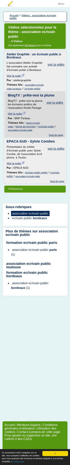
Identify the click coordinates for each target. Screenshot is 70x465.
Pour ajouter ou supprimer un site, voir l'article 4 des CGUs (30, 437)
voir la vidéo (56, 64)
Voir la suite (14, 75)
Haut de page (56, 135)
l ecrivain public (32, 88)
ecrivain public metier (36, 172)
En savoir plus (17, 462)
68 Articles (30, 45)
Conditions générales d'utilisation (31, 426)
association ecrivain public (20, 130)
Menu (61, 4)
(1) (34, 252)
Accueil (9, 425)
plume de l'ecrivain (25, 126)
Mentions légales (28, 425)
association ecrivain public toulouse (28, 265)
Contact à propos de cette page (38, 432)
